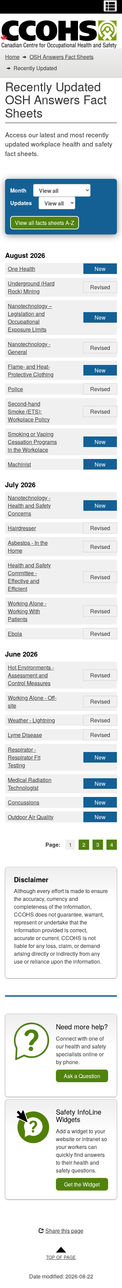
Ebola (15, 634)
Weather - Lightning (31, 720)
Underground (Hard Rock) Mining (31, 287)
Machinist (19, 464)
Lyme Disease (25, 735)
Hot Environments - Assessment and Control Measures (31, 675)
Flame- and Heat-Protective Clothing (31, 370)
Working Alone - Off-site (32, 701)
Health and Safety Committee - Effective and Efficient (29, 577)
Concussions (23, 802)
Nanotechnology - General (29, 348)
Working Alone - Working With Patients (27, 611)
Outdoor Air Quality (31, 817)
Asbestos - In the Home (28, 546)
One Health (21, 269)
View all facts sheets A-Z (44, 223)
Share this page (64, 1231)
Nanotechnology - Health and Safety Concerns (29, 505)
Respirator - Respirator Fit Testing (24, 757)
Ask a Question (82, 1076)
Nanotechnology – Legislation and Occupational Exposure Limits (30, 317)
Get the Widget (82, 1184)
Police (15, 389)
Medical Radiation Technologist (30, 784)
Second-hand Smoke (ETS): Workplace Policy (29, 411)
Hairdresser (22, 528)
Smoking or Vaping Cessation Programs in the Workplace (32, 442)
